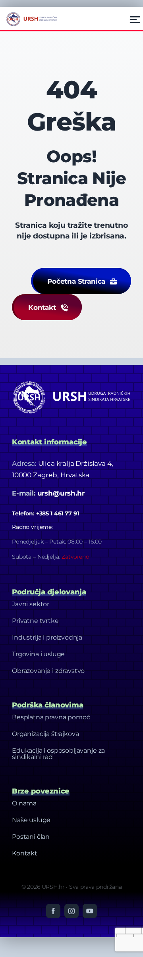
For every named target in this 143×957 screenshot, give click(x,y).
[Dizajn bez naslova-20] (71, 381)
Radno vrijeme (32, 526)
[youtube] (90, 911)
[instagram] (71, 911)
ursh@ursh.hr (61, 493)
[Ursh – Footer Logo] (31, 14)
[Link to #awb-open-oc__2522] (135, 19)
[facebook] (53, 911)
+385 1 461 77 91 (57, 513)
